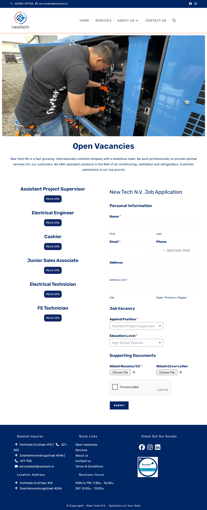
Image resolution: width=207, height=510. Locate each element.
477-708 (26, 461)
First (112, 233)
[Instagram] (150, 447)
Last (159, 233)
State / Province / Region (171, 297)
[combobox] (136, 326)
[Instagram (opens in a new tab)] (195, 4)
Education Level (123, 336)
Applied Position (124, 319)
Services (81, 450)
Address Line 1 (118, 279)
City (112, 297)
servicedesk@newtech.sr (53, 3)
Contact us (83, 461)
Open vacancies (86, 444)
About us (81, 455)
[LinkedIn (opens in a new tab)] (195, 20)
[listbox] (136, 343)
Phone (161, 242)
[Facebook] (142, 447)
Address (116, 262)
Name (115, 216)
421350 (19, 3)
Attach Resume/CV (126, 366)
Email (115, 242)
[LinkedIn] (157, 447)
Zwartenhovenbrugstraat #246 (41, 455)
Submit (119, 405)
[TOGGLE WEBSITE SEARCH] (174, 20)
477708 (29, 3)
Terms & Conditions (89, 466)
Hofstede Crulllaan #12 (36, 444)
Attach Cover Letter (172, 366)
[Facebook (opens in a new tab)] (190, 4)
